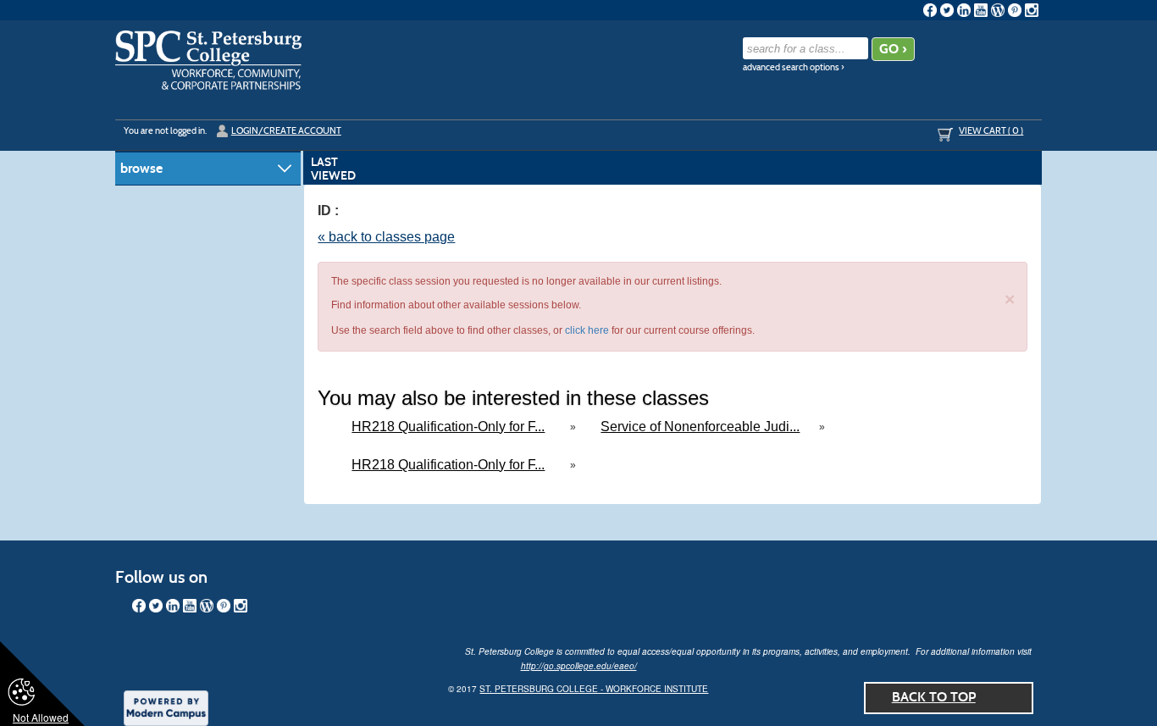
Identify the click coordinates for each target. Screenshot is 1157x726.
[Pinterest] (1014, 10)
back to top (934, 697)
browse (141, 168)
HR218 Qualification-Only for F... (448, 426)
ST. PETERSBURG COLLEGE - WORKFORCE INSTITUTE (593, 689)
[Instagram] (1031, 10)
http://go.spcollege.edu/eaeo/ (579, 666)
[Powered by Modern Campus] (166, 706)
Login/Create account (286, 130)
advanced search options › (793, 67)
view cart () (991, 130)
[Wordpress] (998, 10)
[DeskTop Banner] (208, 60)
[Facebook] (930, 10)
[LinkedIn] (964, 10)
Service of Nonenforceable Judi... (700, 426)
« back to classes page (386, 237)
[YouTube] (981, 10)
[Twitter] (947, 10)
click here (587, 330)
